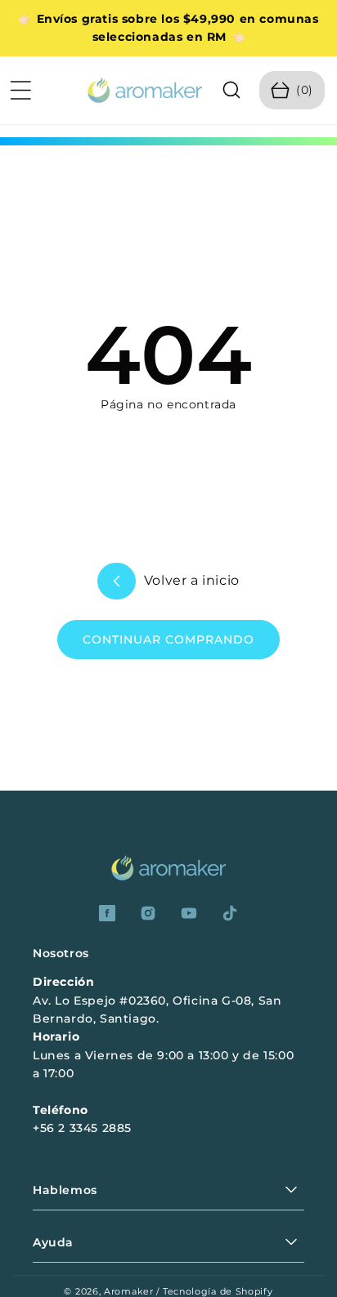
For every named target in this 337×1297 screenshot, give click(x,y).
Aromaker (129, 1291)
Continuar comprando (168, 639)
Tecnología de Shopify (218, 1291)
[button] (20, 90)
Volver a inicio (190, 580)
